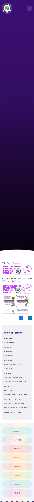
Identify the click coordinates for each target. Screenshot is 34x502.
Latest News (14, 260)
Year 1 (17, 449)
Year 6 (17, 493)
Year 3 (17, 466)
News (8, 260)
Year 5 (17, 484)
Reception (17, 440)
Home (3, 260)
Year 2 (17, 458)
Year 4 (17, 475)
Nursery (17, 431)
